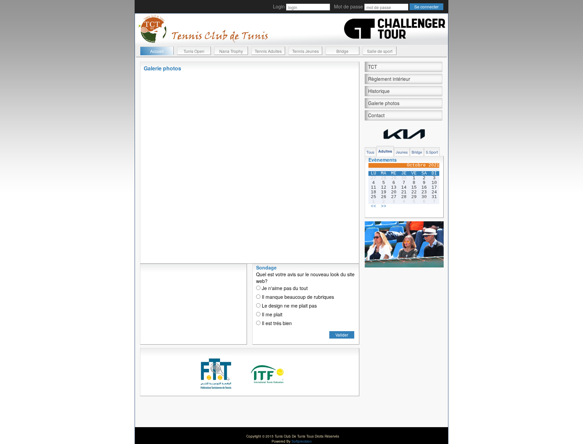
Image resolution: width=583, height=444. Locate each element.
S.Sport (432, 152)
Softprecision (302, 441)
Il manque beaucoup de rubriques (297, 296)
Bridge (342, 51)
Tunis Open (194, 51)
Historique (379, 91)
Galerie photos (383, 103)
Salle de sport (379, 51)
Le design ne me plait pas (288, 305)
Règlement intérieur (389, 78)
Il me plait (271, 314)
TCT (372, 66)
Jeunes (402, 152)
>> (383, 206)
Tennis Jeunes (305, 51)
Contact (376, 115)
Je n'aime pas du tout (284, 288)
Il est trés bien (276, 323)
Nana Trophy (231, 51)
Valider (341, 335)
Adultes (385, 151)
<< (373, 206)
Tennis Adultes (268, 51)
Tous (370, 152)
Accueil (157, 51)
